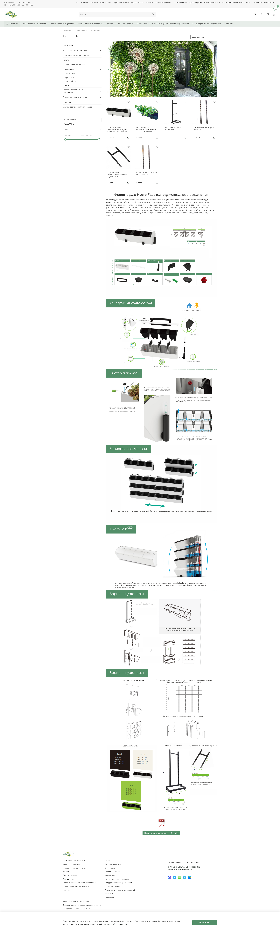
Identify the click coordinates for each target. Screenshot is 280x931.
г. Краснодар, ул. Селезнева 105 (184, 867)
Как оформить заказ (89, 2)
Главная (67, 31)
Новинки (228, 24)
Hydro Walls (70, 81)
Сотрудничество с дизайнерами (187, 2)
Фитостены (143, 24)
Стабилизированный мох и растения (170, 24)
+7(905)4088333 (175, 863)
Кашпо (110, 24)
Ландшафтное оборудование (206, 24)
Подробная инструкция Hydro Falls (161, 833)
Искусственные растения (90, 24)
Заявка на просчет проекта (158, 2)
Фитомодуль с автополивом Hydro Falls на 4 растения (117, 130)
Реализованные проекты (35, 24)
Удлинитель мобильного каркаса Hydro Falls (117, 175)
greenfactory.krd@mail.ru (180, 870)
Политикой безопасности (116, 924)
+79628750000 (24, 2)
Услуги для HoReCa (212, 2)
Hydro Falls (70, 74)
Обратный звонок (121, 2)
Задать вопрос (137, 2)
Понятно (204, 922)
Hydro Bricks (70, 78)
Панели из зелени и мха (74, 65)
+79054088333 (9, 2)
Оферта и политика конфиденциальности (82, 905)
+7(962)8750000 (193, 863)
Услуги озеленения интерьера (77, 107)
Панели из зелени (125, 24)
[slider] (65, 139)
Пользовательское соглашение (76, 909)
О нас (76, 2)
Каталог (14, 24)
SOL (67, 85)
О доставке (105, 2)
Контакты (269, 2)
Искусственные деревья (62, 24)
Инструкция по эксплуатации (76, 901)
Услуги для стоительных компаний (237, 2)
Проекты (258, 2)
